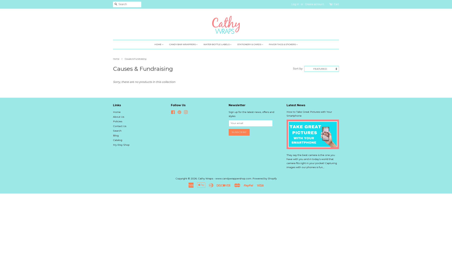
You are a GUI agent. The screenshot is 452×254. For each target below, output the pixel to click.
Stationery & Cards (249, 44)
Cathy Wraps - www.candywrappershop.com (224, 178)
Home (158, 44)
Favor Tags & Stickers (282, 44)
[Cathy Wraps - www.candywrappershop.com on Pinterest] (179, 112)
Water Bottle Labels (216, 44)
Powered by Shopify (264, 178)
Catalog (117, 140)
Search (117, 130)
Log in (295, 4)
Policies (117, 121)
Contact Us (119, 126)
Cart (336, 4)
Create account (314, 4)
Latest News (296, 105)
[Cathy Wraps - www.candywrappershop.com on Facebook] (173, 112)
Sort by (298, 68)
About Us (118, 116)
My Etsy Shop (121, 144)
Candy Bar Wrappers (182, 44)
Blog (116, 135)
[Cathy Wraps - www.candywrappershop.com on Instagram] (186, 112)
